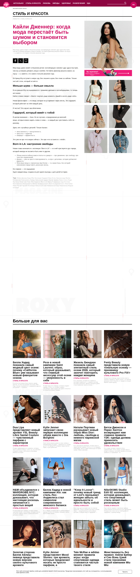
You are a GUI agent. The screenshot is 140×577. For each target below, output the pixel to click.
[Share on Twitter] (20, 60)
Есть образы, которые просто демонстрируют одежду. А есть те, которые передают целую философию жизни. (56, 512)
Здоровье (66, 3)
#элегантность (25, 180)
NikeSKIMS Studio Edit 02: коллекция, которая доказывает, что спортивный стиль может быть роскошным (117, 496)
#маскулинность (27, 183)
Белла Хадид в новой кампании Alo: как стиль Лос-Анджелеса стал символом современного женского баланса (57, 497)
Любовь (46, 3)
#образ (15, 185)
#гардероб (45, 178)
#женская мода (60, 178)
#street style (23, 182)
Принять (125, 572)
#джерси (56, 180)
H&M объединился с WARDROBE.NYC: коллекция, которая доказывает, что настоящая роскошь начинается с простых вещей (26, 497)
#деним (51, 180)
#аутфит (19, 185)
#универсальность (43, 183)
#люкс (29, 182)
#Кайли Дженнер (22, 178)
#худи (70, 180)
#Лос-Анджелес (35, 182)
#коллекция (38, 178)
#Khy (32, 178)
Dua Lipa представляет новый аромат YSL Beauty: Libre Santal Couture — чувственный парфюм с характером (26, 435)
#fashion (68, 178)
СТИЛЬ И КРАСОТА (20, 381)
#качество (52, 183)
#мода (29, 178)
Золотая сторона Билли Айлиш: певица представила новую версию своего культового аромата (26, 559)
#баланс (35, 183)
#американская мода (53, 185)
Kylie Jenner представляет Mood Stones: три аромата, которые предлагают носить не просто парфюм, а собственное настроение (56, 561)
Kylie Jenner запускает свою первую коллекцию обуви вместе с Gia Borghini (55, 432)
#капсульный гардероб (42, 180)
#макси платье (63, 180)
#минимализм (17, 180)
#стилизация (31, 185)
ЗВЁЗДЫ (56, 3)
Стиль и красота (33, 3)
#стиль (54, 178)
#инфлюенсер (64, 185)
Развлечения (79, 3)
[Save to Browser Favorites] (26, 60)
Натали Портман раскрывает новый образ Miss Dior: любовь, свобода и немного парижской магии (86, 434)
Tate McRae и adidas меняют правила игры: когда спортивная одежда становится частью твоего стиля (86, 559)
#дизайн (25, 185)
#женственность (17, 183)
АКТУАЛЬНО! (18, 3)
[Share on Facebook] (15, 60)
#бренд (50, 182)
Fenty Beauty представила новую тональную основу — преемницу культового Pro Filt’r (117, 367)
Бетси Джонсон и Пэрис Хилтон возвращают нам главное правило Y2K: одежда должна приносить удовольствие (117, 435)
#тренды (32, 180)
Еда (88, 3)
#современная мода (58, 182)
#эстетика (67, 182)
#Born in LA (44, 182)
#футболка (16, 182)
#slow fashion (68, 183)
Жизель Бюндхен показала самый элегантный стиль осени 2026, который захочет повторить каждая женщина (87, 369)
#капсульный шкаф (41, 185)
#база (49, 178)
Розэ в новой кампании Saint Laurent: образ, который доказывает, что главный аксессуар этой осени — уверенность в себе (57, 371)
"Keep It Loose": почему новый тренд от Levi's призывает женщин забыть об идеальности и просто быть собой (87, 496)
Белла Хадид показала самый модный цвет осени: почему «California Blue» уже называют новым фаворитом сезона (26, 370)
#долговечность (59, 183)
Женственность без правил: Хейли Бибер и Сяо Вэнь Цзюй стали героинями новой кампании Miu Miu (118, 559)
